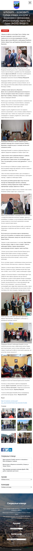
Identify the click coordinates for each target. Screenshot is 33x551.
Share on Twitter (6, 449)
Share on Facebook (3, 449)
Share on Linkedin (10, 449)
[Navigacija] (29, 2)
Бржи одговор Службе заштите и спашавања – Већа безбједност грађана (15, 460)
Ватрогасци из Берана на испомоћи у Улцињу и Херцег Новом (16, 465)
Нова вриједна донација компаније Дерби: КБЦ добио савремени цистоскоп (15, 470)
